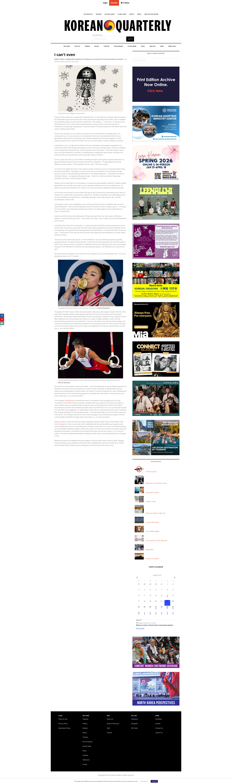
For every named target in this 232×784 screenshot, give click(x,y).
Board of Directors (113, 723)
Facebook (134, 719)
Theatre (85, 737)
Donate (114, 3)
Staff (108, 728)
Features (85, 719)
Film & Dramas (87, 742)
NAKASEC (118, 405)
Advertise (158, 719)
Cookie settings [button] (144, 781)
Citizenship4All (69, 400)
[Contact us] (2, 323)
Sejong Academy (60, 422)
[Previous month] (137, 577)
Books (85, 733)
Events (85, 764)
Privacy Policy (63, 723)
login (105, 3)
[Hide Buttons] (1, 326)
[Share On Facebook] (2, 315)
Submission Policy (64, 728)
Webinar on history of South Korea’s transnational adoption (154, 625)
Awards (109, 733)
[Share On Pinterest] (2, 319)
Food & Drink (87, 746)
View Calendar (140, 628)
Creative (85, 755)
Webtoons (86, 760)
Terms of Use (62, 719)
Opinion (85, 728)
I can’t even (64, 55)
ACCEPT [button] (154, 781)
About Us (110, 719)
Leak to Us (158, 733)
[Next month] (175, 577)
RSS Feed (134, 728)
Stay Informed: (97, 35)
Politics (85, 723)
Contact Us (159, 728)
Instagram (134, 723)
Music (84, 751)
